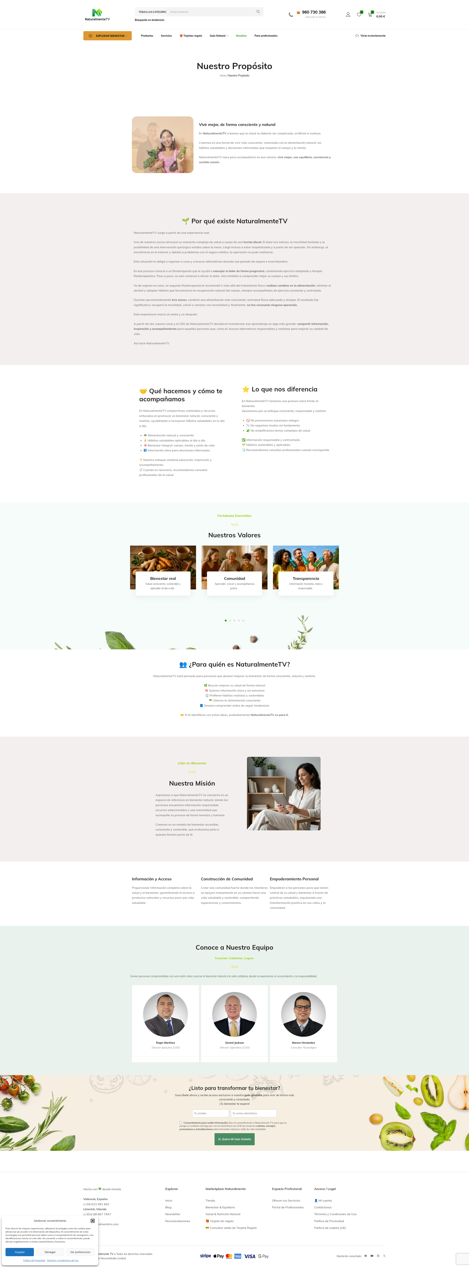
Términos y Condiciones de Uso (63, 1260)
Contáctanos (323, 1207)
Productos (147, 35)
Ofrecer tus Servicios (286, 1200)
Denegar (50, 1252)
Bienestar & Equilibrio (220, 1207)
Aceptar (20, 1252)
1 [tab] (226, 620)
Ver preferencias (80, 1252)
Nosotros (241, 35)
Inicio (168, 1200)
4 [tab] (239, 620)
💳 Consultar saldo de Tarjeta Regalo (231, 1228)
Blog (168, 1207)
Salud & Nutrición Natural (223, 1214)
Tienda (210, 1200)
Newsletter (172, 1214)
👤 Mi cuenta (323, 1200)
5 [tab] (243, 620)
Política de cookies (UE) (330, 1228)
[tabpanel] (163, 568)
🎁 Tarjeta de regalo (220, 1221)
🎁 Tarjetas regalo (191, 35)
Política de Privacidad (34, 1260)
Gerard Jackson (234, 1042)
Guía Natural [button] (218, 35)
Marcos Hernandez (303, 1042)
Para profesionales (266, 35)
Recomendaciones (177, 1221)
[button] (93, 1221)
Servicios (166, 35)
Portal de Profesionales (288, 1207)
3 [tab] (234, 620)
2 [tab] (230, 620)
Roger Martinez (165, 1042)
